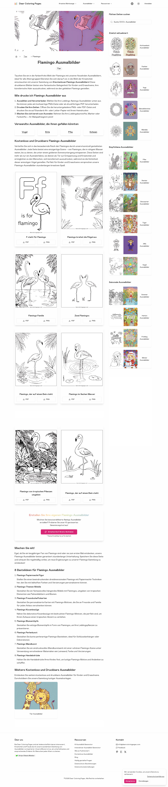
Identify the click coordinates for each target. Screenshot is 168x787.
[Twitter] (125, 752)
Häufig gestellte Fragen (83, 760)
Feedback (121, 748)
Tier (25, 56)
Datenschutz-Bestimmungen (85, 764)
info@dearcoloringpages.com (129, 744)
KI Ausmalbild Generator (84, 744)
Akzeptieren (130, 781)
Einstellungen (143, 781)
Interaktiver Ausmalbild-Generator (88, 748)
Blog (76, 757)
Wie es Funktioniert (82, 751)
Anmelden (148, 3)
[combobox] (132, 3)
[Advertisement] (59, 414)
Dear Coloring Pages (25, 744)
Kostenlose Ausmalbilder (84, 754)
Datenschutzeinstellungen (84, 767)
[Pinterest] (117, 752)
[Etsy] (121, 752)
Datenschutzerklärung (155, 776)
